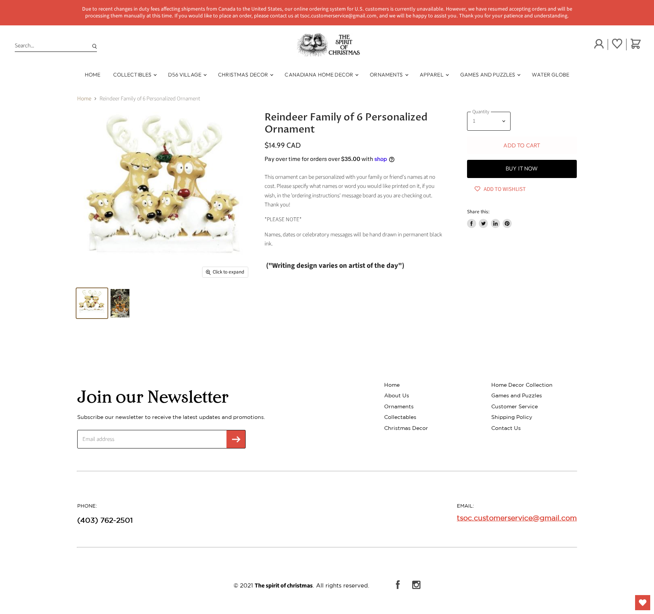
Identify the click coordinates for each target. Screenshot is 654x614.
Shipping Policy (511, 417)
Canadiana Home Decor (319, 74)
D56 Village (185, 74)
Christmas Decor (243, 74)
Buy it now (522, 168)
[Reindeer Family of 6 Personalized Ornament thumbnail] (91, 303)
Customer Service (514, 406)
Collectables (400, 417)
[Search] (93, 46)
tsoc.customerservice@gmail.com (517, 518)
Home (93, 74)
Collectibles (133, 74)
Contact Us (506, 428)
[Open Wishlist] (642, 602)
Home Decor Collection (522, 385)
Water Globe (550, 74)
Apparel (432, 74)
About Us (396, 395)
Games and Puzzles (488, 74)
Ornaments (387, 74)
